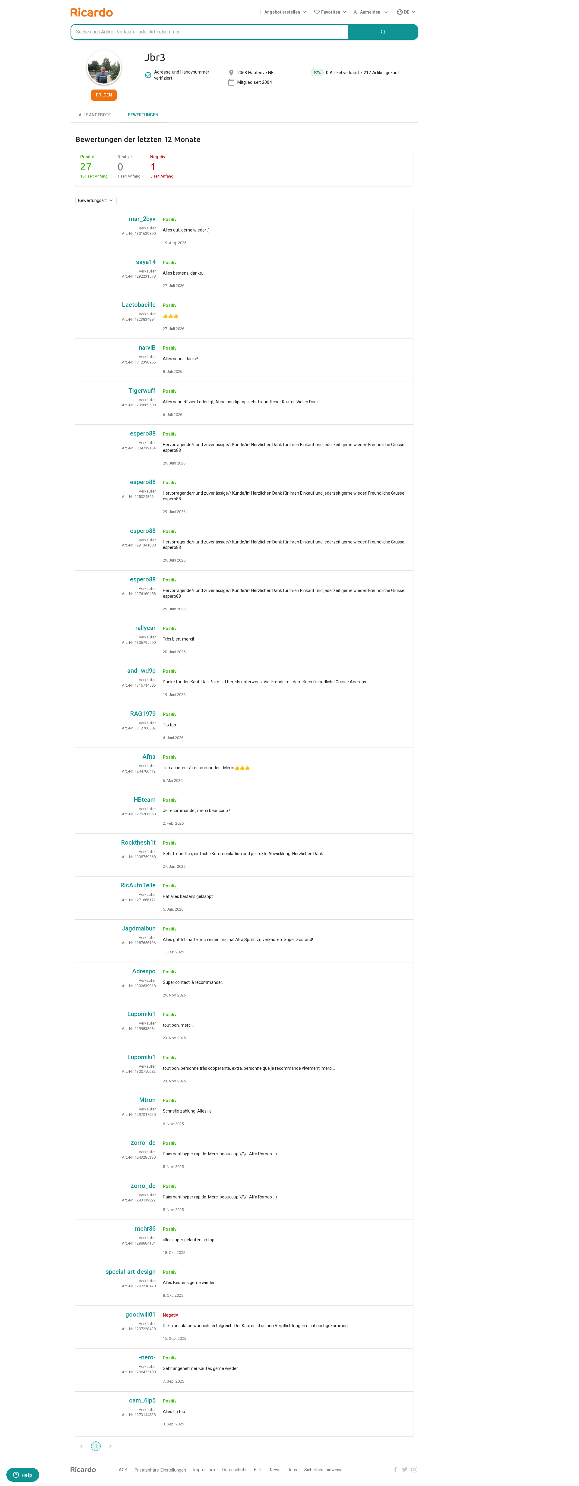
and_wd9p (141, 670)
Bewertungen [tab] (143, 114)
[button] (283, 12)
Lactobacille (139, 304)
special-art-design (131, 1271)
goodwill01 (140, 1314)
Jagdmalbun (139, 928)
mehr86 (145, 1228)
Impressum (204, 1469)
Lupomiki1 (142, 1014)
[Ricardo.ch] (92, 12)
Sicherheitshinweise (323, 1469)
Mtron (147, 1099)
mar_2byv (142, 218)
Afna (149, 756)
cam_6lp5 (142, 1400)
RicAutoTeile (138, 885)
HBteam (145, 799)
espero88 (143, 433)
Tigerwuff (142, 390)
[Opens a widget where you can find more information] (22, 1475)
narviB (147, 347)
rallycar (145, 627)
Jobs (292, 1469)
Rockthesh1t (138, 842)
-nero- (147, 1357)
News (275, 1469)
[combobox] (210, 32)
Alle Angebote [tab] (95, 114)
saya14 (146, 262)
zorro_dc (143, 1142)
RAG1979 (143, 713)
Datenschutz (234, 1469)
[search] (383, 32)
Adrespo (144, 971)
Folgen (104, 95)
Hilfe (258, 1469)
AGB (123, 1469)
